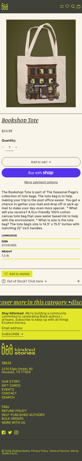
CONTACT (9, 393)
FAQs (5, 407)
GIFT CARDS (11, 385)
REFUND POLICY (14, 411)
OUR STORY (11, 381)
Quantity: (9, 140)
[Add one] (16, 147)
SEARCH (8, 397)
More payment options (41, 182)
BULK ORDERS (13, 419)
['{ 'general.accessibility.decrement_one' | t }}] (2, 147)
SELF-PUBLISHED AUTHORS (23, 415)
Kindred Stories (21, 450)
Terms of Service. (59, 450)
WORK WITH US (13, 423)
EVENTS (8, 389)
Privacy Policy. (40, 450)
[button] (73, 6)
